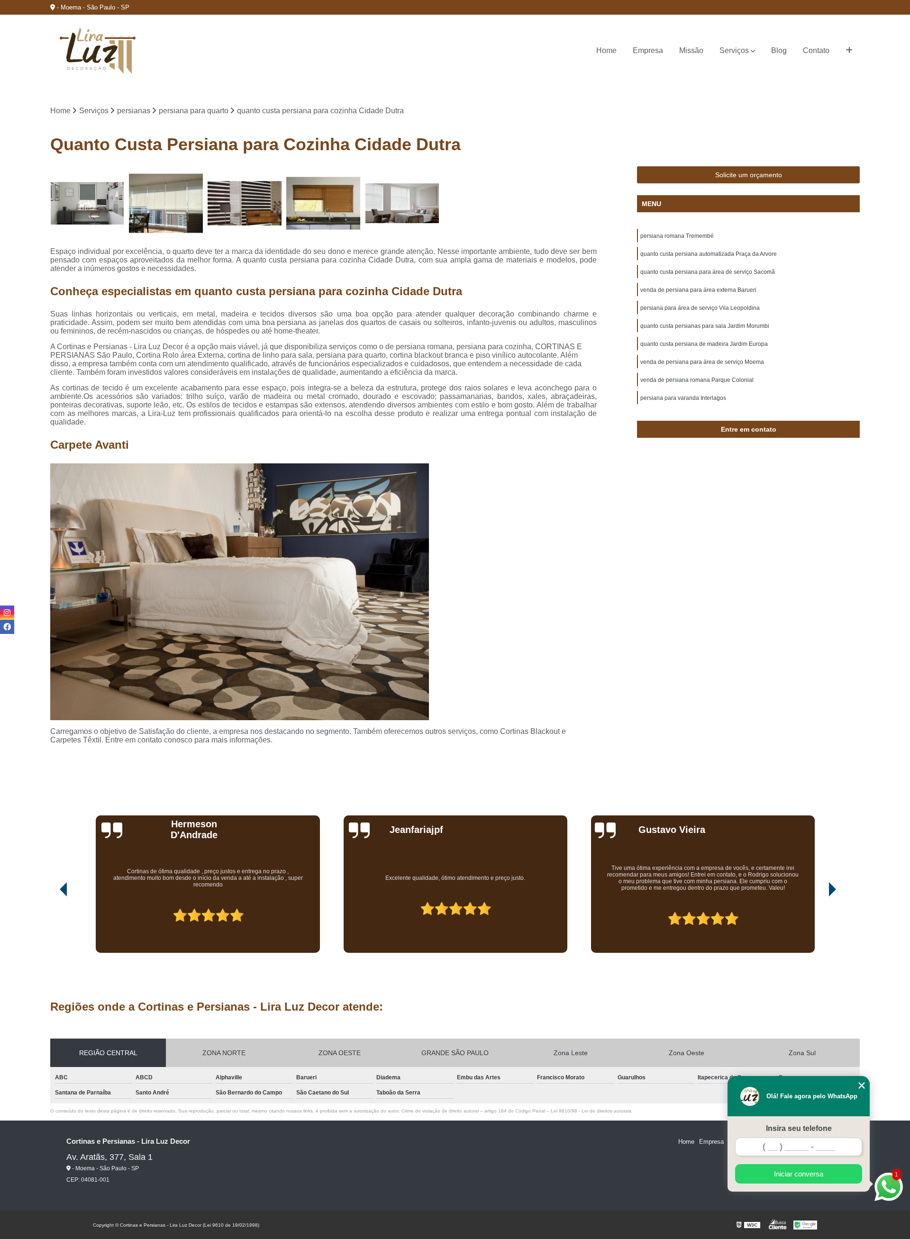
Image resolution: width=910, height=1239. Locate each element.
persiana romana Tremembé (677, 236)
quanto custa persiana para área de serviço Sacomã (707, 272)
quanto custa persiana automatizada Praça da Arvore (708, 254)
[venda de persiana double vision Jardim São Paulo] (245, 203)
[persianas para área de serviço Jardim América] (87, 203)
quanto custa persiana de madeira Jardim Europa (704, 344)
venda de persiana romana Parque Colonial (697, 380)
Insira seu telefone (799, 1128)
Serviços (734, 50)
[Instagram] (7, 613)
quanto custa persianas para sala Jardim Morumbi (704, 326)
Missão (691, 50)
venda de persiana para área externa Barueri (698, 290)
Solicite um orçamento (748, 175)
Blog (779, 50)
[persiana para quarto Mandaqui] (402, 203)
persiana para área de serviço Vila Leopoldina (700, 308)
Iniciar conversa (798, 1174)
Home (606, 50)
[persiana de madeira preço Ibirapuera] (323, 203)
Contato (816, 50)
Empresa (648, 50)
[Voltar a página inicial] (97, 51)
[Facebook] (7, 627)
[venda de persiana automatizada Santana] (166, 203)
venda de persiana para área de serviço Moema (702, 362)
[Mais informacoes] (849, 50)
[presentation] (50, 926)
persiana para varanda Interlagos (683, 398)
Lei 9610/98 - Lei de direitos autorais (591, 1110)
